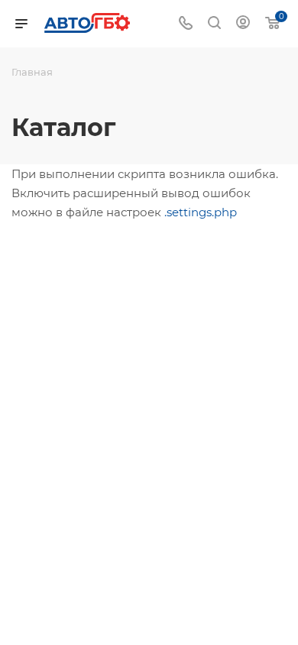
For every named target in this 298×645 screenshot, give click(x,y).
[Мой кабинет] (243, 24)
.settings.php (200, 212)
